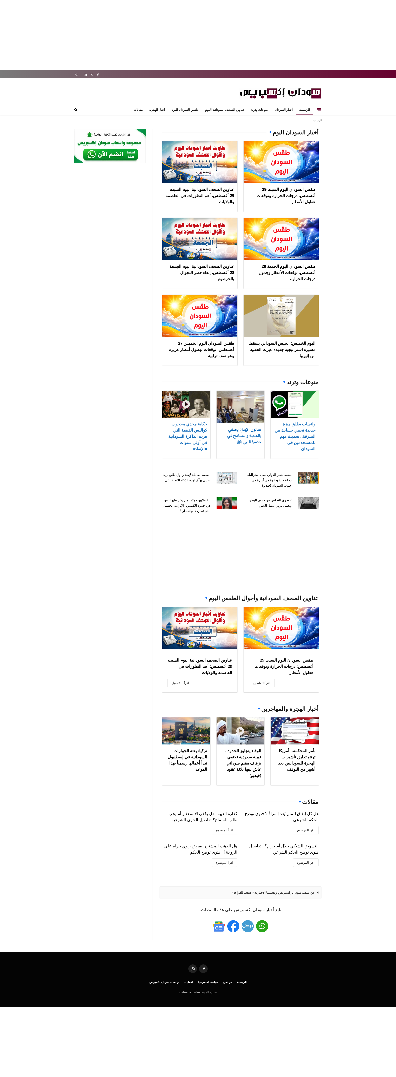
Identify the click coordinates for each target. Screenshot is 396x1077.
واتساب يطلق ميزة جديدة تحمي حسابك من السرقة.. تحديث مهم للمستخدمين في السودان (295, 436)
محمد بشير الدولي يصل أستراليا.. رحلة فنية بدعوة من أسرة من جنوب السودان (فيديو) (269, 480)
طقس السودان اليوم (185, 109)
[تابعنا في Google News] (219, 926)
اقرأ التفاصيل (261, 683)
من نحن (227, 982)
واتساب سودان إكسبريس (164, 982)
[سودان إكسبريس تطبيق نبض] (248, 926)
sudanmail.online (189, 992)
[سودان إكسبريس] (280, 93)
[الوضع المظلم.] (76, 74)
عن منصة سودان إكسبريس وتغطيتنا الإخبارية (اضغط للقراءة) (273, 892)
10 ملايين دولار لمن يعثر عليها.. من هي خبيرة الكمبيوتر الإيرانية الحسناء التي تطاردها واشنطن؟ (186, 505)
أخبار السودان (284, 109)
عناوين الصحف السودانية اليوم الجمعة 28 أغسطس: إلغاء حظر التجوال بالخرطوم (202, 272)
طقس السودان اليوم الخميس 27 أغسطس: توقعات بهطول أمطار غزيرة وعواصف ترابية (201, 349)
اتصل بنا (188, 982)
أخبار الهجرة (157, 109)
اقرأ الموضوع (305, 830)
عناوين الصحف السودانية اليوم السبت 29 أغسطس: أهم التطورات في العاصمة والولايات (200, 195)
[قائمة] (319, 109)
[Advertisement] (198, 35)
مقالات (138, 109)
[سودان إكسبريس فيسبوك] (233, 926)
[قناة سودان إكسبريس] (262, 926)
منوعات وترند (259, 109)
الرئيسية (304, 109)
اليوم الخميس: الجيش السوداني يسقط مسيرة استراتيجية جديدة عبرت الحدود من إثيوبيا (282, 349)
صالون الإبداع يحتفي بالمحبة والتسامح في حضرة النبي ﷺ (244, 435)
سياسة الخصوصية (208, 982)
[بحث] (76, 109)
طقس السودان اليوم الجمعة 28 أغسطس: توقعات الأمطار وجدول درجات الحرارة (287, 272)
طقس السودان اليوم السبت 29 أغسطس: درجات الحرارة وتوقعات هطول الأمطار (286, 195)
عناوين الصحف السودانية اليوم (224, 109)
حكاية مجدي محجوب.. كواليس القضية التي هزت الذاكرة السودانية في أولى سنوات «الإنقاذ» (187, 436)
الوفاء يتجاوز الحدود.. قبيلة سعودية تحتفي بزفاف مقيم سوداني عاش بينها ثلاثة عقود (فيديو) (243, 763)
